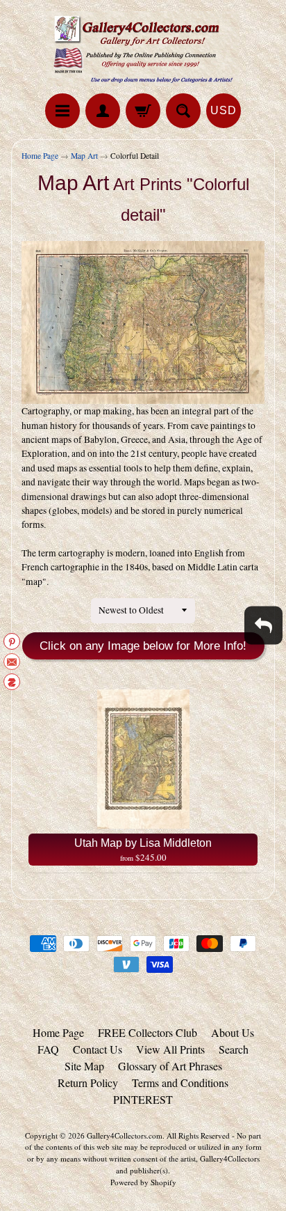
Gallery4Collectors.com (124, 1135)
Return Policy (88, 1082)
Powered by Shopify (143, 1182)
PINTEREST (143, 1099)
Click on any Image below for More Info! (143, 646)
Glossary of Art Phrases (170, 1065)
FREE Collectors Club (147, 1032)
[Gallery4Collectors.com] (143, 48)
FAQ (48, 1049)
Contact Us (97, 1049)
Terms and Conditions (180, 1082)
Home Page (40, 155)
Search (234, 1049)
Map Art (84, 155)
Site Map (84, 1065)
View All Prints (170, 1049)
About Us (232, 1032)
